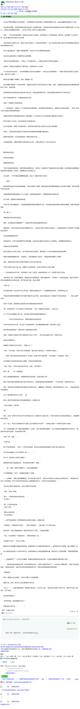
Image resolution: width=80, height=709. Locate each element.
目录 (11, 13)
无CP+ (19, 7)
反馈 (26, 9)
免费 (15, 9)
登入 (18, 2)
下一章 (2, 13)
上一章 (7, 13)
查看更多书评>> (5, 704)
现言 (8, 7)
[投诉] (17, 686)
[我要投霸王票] (47, 649)
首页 (2, 7)
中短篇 (19, 9)
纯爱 (12, 7)
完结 (26, 7)
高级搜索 (34, 11)
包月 (12, 9)
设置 (15, 13)
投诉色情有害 (18, 647)
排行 (5, 9)
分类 (2, 9)
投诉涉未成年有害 (38, 647)
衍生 (15, 7)
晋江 (12, 2)
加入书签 (18, 644)
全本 (8, 9)
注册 (21, 2)
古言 (5, 7)
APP (23, 9)
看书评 (3, 647)
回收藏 (7, 647)
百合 (23, 7)
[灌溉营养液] (5, 651)
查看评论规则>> (10, 673)
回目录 (12, 644)
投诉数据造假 (27, 647)
